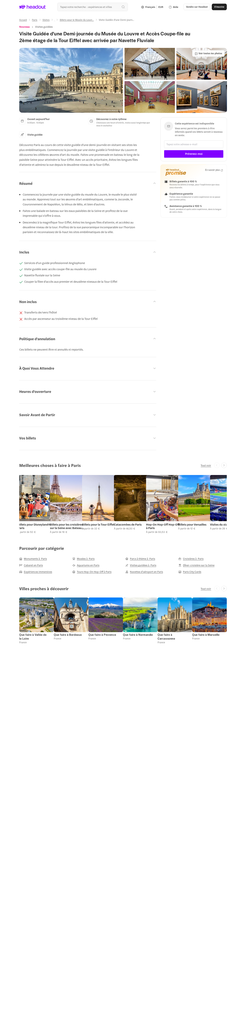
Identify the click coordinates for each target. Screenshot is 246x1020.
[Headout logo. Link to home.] (32, 7)
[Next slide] (224, 465)
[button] (71, 80)
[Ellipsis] (54, 20)
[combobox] (92, 7)
